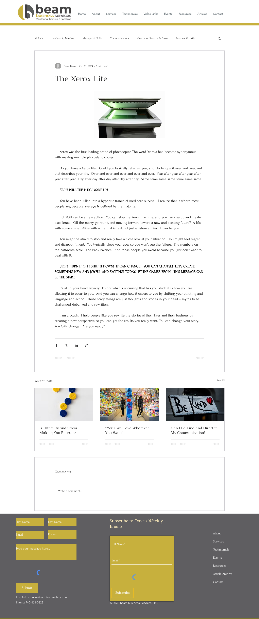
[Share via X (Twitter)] (66, 345)
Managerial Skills (92, 38)
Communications (119, 38)
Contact (218, 582)
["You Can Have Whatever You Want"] (129, 404)
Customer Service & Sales (152, 38)
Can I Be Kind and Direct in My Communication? (194, 430)
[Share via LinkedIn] (76, 345)
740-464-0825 (34, 602)
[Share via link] (86, 345)
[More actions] (202, 66)
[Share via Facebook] (56, 345)
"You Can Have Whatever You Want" (127, 430)
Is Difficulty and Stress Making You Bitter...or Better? (58, 430)
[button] (219, 38)
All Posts (39, 38)
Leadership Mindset (63, 38)
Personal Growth (185, 38)
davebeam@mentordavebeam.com (46, 597)
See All (221, 380)
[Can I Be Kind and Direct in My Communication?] (195, 404)
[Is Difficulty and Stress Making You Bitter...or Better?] (64, 404)
